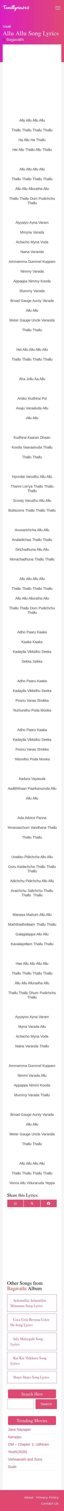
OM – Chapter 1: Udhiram (28, 1444)
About (28, 1497)
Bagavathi (15, 39)
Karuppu (14, 1437)
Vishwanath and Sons (25, 1459)
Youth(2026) (17, 1452)
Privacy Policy (47, 1497)
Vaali (7, 26)
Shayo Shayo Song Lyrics (31, 1377)
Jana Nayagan (19, 1429)
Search (46, 1404)
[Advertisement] (32, 81)
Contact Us (50, 1503)
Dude (12, 1467)
